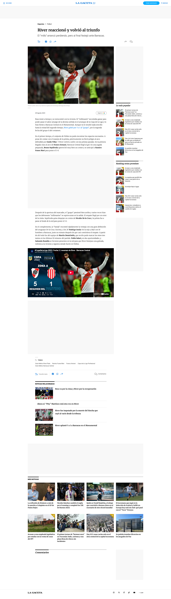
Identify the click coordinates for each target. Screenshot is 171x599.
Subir (141, 592)
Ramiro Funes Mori (58, 363)
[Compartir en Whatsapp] (50, 42)
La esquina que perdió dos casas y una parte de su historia (133, 179)
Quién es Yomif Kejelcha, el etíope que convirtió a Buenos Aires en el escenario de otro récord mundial (100, 505)
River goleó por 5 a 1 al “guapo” (76, 128)
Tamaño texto (43, 374)
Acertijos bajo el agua (132, 186)
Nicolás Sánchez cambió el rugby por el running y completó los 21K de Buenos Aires (70, 505)
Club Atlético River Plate (42, 363)
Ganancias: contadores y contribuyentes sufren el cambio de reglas (133, 207)
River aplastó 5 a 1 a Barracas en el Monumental (76, 425)
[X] (119, 593)
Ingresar (165, 3)
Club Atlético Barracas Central (44, 366)
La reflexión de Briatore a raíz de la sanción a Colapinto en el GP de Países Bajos (41, 505)
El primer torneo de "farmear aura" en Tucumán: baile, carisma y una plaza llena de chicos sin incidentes (133, 113)
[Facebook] (124, 593)
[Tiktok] (129, 593)
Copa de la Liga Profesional (86, 363)
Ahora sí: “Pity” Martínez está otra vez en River (58, 404)
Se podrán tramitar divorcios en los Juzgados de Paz (134, 150)
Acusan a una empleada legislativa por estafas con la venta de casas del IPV (133, 121)
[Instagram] (113, 593)
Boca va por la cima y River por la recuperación (75, 389)
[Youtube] (134, 593)
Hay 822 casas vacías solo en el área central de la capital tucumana (133, 131)
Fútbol (49, 24)
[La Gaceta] (85, 3)
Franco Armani (71, 363)
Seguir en (100, 113)
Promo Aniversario (151, 3)
